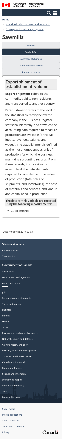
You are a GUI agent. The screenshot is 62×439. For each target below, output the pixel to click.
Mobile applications (12, 414)
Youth (5, 391)
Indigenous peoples (12, 379)
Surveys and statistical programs (24, 29)
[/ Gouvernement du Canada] (23, 5)
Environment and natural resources (20, 333)
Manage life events (12, 397)
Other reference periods (31, 65)
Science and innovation (14, 373)
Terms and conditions (13, 426)
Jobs (4, 292)
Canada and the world (13, 362)
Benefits (6, 315)
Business (6, 309)
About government (11, 283)
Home (5, 19)
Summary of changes (31, 58)
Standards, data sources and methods (28, 24)
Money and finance (12, 368)
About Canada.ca (10, 420)
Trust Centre (8, 256)
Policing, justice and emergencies (19, 350)
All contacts (8, 271)
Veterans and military (13, 385)
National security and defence (17, 338)
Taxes (5, 327)
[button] (31, 13)
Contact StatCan (10, 250)
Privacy (5, 432)
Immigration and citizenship (16, 298)
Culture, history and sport (15, 344)
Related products (31, 72)
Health (5, 321)
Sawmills (31, 45)
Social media (8, 409)
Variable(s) (31, 52)
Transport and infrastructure (16, 356)
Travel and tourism (11, 304)
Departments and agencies (16, 277)
